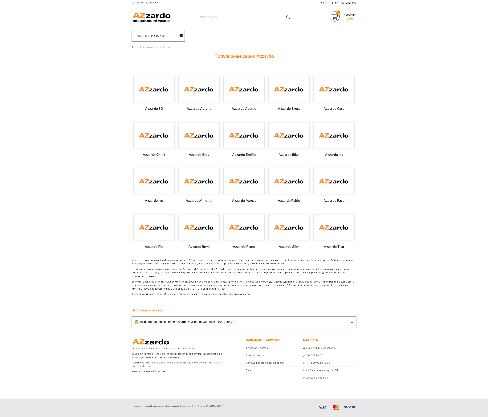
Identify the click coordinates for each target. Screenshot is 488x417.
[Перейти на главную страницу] (133, 47)
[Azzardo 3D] (154, 89)
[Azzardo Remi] (199, 227)
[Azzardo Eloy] (199, 135)
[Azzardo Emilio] (244, 135)
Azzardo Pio (154, 246)
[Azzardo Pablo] (289, 181)
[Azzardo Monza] (244, 181)
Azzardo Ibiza (289, 154)
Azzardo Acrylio (199, 108)
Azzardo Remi (199, 246)
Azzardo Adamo (244, 108)
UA (321, 2)
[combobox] (244, 17)
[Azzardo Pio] (154, 227)
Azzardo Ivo (154, 200)
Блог (248, 370)
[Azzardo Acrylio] (199, 89)
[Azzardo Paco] (334, 181)
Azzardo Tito (334, 246)
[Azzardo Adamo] (244, 89)
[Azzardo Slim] (289, 227)
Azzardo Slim (289, 246)
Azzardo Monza (244, 200)
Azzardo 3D (154, 108)
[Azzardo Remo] (244, 227)
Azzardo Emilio (244, 154)
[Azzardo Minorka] (199, 181)
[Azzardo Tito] (334, 227)
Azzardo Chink (154, 154)
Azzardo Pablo (289, 200)
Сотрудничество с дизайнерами (265, 362)
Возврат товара (255, 355)
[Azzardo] (152, 17)
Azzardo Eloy (199, 154)
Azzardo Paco (334, 200)
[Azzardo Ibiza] (289, 135)
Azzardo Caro (333, 108)
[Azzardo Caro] (334, 89)
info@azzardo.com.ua (315, 377)
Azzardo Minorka (199, 200)
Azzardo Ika (334, 154)
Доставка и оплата (257, 348)
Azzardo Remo (244, 246)
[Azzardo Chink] (154, 135)
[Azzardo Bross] (289, 89)
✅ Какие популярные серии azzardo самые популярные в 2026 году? (184, 321)
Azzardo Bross (289, 108)
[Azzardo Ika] (334, 135)
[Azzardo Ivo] (154, 181)
